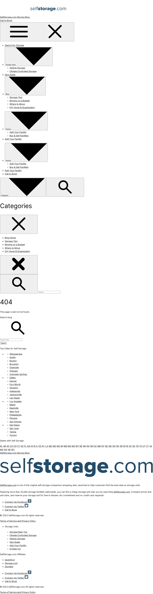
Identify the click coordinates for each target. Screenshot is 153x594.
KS (40, 446)
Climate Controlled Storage (23, 71)
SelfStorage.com (8, 485)
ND (110, 446)
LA (46, 446)
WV (5, 449)
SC (130, 446)
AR (4, 446)
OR (121, 446)
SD (133, 446)
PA (124, 446)
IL (37, 446)
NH (84, 446)
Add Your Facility (18, 132)
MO (73, 446)
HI (32, 446)
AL (1, 446)
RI (127, 446)
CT (18, 446)
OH (113, 446)
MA (58, 446)
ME (50, 446)
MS (69, 446)
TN (137, 446)
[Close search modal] (19, 264)
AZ (8, 446)
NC (106, 446)
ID (34, 446)
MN (65, 446)
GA (28, 446)
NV (88, 446)
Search (3, 343)
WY (13, 449)
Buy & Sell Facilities (19, 135)
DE (22, 446)
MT (77, 446)
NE (80, 446)
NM (99, 446)
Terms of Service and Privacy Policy (18, 521)
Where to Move (17, 104)
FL (25, 446)
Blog (7, 94)
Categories (5, 195)
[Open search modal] (65, 187)
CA (11, 446)
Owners (8, 129)
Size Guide (10, 74)
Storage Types (11, 65)
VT (147, 446)
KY (43, 446)
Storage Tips (16, 97)
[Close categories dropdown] (19, 224)
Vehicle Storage (17, 68)
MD (54, 446)
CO (15, 446)
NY (102, 446)
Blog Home (10, 237)
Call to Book (6, 20)
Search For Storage (14, 45)
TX (140, 446)
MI (62, 446)
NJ (95, 446)
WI (9, 449)
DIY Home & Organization (22, 107)
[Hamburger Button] (37, 31)
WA (1, 449)
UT (143, 446)
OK (117, 446)
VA (150, 446)
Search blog (6, 317)
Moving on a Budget (20, 100)
